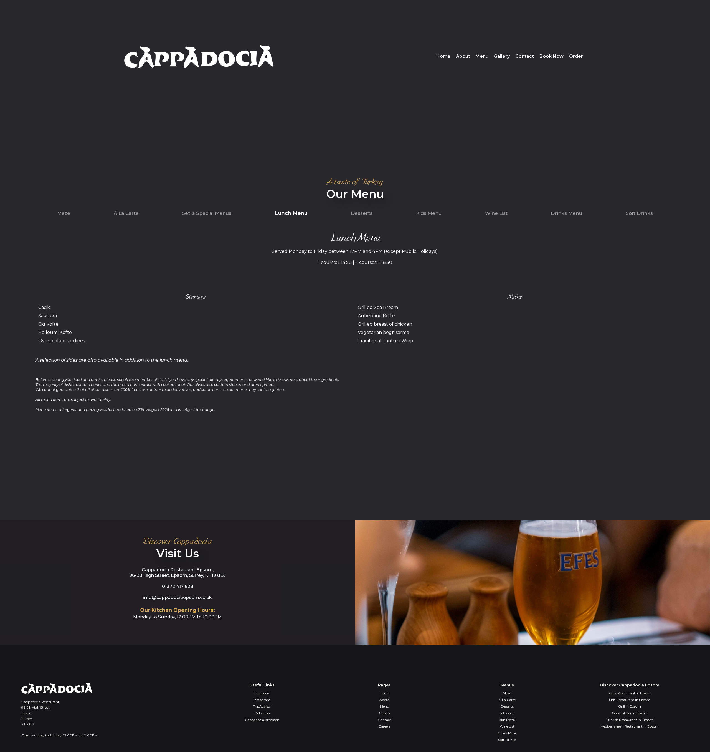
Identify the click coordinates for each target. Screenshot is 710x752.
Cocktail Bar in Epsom (630, 713)
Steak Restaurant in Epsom (629, 693)
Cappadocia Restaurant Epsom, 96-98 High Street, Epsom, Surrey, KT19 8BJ (177, 572)
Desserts (361, 213)
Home (443, 56)
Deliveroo (262, 713)
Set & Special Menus (206, 213)
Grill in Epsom (629, 706)
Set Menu (506, 713)
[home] (198, 56)
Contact (524, 56)
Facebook (262, 693)
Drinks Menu (566, 213)
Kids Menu (429, 213)
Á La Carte (126, 213)
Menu (482, 56)
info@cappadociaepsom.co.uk (177, 597)
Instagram (261, 700)
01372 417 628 (177, 586)
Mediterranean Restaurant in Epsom (629, 726)
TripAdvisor (262, 706)
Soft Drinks (639, 213)
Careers (384, 726)
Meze (63, 213)
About (463, 56)
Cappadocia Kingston (262, 720)
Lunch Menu (291, 213)
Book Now (551, 56)
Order (576, 56)
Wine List (496, 213)
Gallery (502, 56)
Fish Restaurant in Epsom (629, 700)
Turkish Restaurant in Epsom (629, 720)
